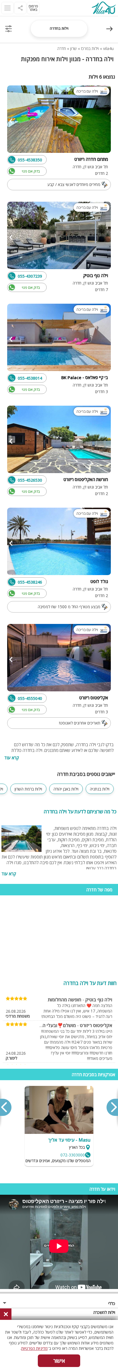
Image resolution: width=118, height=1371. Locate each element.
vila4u (108, 48)
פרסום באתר (33, 8)
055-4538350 (30, 160)
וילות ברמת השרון (28, 789)
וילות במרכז (90, 48)
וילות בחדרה (59, 28)
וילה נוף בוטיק (98, 999)
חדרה (61, 48)
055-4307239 (30, 276)
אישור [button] (59, 1360)
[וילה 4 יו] (103, 8)
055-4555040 (30, 698)
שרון (73, 48)
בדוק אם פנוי (31, 171)
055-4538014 (30, 378)
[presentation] (112, 1107)
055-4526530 (30, 480)
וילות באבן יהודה (66, 789)
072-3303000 (72, 1155)
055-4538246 (30, 582)
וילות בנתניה (99, 789)
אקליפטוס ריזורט (96, 1025)
